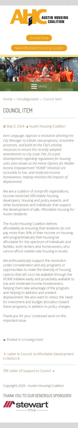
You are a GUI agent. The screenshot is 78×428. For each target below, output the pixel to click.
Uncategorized (32, 339)
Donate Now (39, 38)
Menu (42, 86)
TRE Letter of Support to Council (27, 370)
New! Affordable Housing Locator (39, 48)
